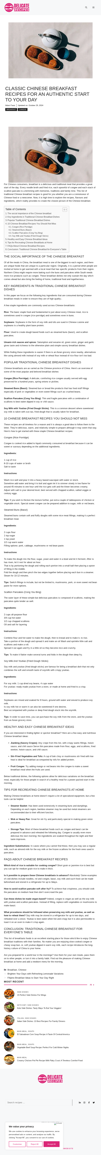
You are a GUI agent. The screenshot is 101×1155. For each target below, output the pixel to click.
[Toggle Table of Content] (63, 209)
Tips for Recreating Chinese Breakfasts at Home (29, 242)
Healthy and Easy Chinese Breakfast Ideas (27, 239)
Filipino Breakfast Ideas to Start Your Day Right (30, 978)
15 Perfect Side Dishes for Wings (31, 995)
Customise (17, 1144)
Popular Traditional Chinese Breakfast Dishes (28, 220)
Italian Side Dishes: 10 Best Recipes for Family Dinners (41, 1021)
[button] (86, 8)
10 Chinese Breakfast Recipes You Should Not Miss (31, 223)
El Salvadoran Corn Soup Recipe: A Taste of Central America (43, 1034)
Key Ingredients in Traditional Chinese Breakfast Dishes (33, 217)
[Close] (58, 1124)
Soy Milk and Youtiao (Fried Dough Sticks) (30, 236)
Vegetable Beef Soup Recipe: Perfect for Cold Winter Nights (43, 1047)
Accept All (51, 1144)
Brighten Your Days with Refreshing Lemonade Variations (35, 974)
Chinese (22, 109)
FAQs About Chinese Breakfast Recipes (26, 246)
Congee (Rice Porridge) (22, 227)
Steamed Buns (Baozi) (22, 230)
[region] (34, 1136)
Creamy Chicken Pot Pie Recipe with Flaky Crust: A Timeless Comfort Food (50, 1060)
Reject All (34, 1144)
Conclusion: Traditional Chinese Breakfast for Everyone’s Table (36, 249)
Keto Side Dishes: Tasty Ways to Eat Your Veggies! (39, 1008)
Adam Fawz (10, 105)
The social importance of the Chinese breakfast (29, 213)
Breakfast (11, 109)
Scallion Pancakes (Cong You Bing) (27, 233)
